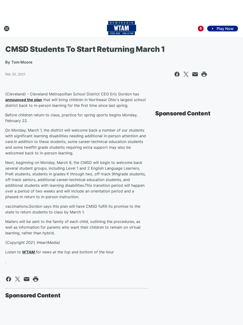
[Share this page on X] (186, 74)
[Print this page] (204, 74)
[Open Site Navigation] (6, 28)
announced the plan (23, 99)
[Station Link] (121, 28)
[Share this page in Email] (195, 74)
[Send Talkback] (201, 28)
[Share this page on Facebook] (177, 74)
